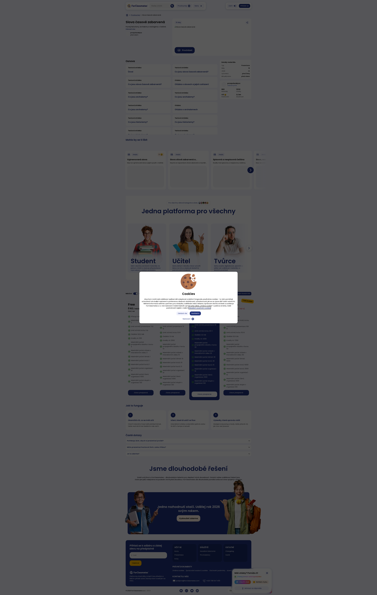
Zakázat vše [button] (182, 313)
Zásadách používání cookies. (200, 308)
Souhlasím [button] (195, 313)
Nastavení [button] (186, 319)
